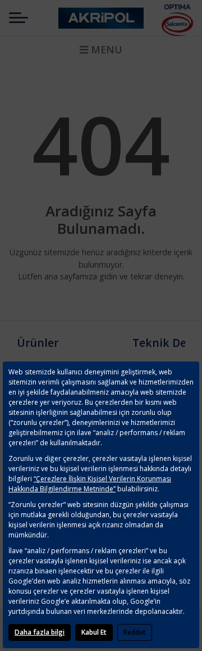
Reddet (134, 632)
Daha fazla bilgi (40, 632)
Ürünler (38, 342)
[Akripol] (101, 18)
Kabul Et (94, 632)
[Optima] (177, 6)
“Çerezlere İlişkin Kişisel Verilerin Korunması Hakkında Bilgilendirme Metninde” (89, 484)
